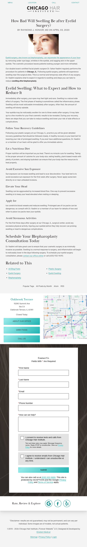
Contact (75, 3)
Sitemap (33, 537)
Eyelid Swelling (54, 273)
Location (32, 3)
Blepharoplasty (14, 278)
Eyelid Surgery (14, 273)
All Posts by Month (44, 286)
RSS (62, 286)
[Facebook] (57, 503)
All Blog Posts (14, 269)
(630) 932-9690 (49, 477)
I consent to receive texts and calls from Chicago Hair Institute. (44, 442)
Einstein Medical (43, 532)
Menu (10, 3)
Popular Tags (28, 286)
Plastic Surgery (54, 269)
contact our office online (33, 256)
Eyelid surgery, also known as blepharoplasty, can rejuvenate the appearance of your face (43, 58)
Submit (43, 470)
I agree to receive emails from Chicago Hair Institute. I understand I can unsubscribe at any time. (45, 458)
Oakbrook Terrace (22, 299)
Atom (56, 286)
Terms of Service (45, 482)
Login (54, 537)
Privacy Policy (45, 537)
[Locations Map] (65, 317)
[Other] (48, 503)
